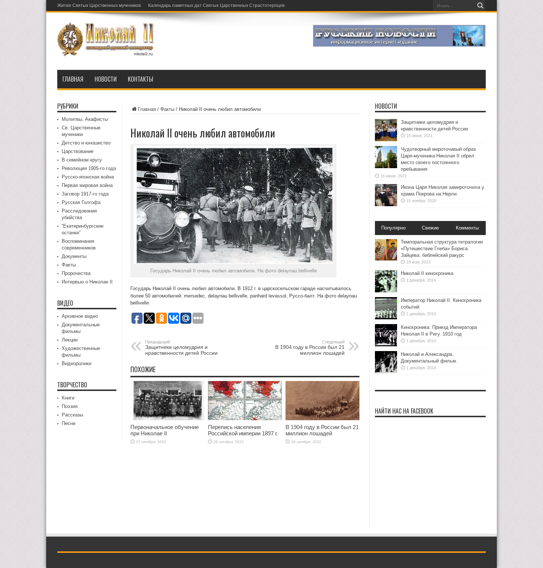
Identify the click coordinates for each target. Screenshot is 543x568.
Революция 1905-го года (89, 168)
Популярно (393, 228)
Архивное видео (80, 316)
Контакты (140, 79)
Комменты (467, 228)
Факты (167, 109)
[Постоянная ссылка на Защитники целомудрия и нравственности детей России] (386, 139)
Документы (74, 256)
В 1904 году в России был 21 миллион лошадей (310, 348)
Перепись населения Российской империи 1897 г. (243, 430)
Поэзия (70, 406)
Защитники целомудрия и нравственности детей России (181, 348)
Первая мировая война (87, 185)
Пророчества (76, 273)
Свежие (430, 228)
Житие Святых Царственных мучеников (99, 5)
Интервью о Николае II (87, 282)
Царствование (77, 151)
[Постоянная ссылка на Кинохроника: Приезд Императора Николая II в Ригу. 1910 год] (386, 344)
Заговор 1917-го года (85, 194)
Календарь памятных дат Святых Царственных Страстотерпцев (216, 5)
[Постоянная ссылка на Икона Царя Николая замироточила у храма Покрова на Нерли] (386, 204)
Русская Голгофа (81, 202)
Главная (72, 79)
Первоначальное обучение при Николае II (164, 430)
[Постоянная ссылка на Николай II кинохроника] (386, 290)
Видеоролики (76, 363)
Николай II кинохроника (427, 273)
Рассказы (72, 415)
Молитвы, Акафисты (85, 119)
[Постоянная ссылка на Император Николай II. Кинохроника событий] (386, 317)
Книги (68, 398)
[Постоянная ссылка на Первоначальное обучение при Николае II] (167, 418)
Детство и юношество (86, 143)
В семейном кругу (82, 160)
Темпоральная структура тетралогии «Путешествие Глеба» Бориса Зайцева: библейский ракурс (442, 248)
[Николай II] (106, 51)
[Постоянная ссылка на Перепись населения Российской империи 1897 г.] (245, 418)
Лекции (70, 340)
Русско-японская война (88, 177)
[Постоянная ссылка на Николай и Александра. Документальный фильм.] (386, 371)
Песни (68, 423)
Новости (106, 79)
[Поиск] (480, 5)
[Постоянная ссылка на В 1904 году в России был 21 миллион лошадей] (322, 418)
